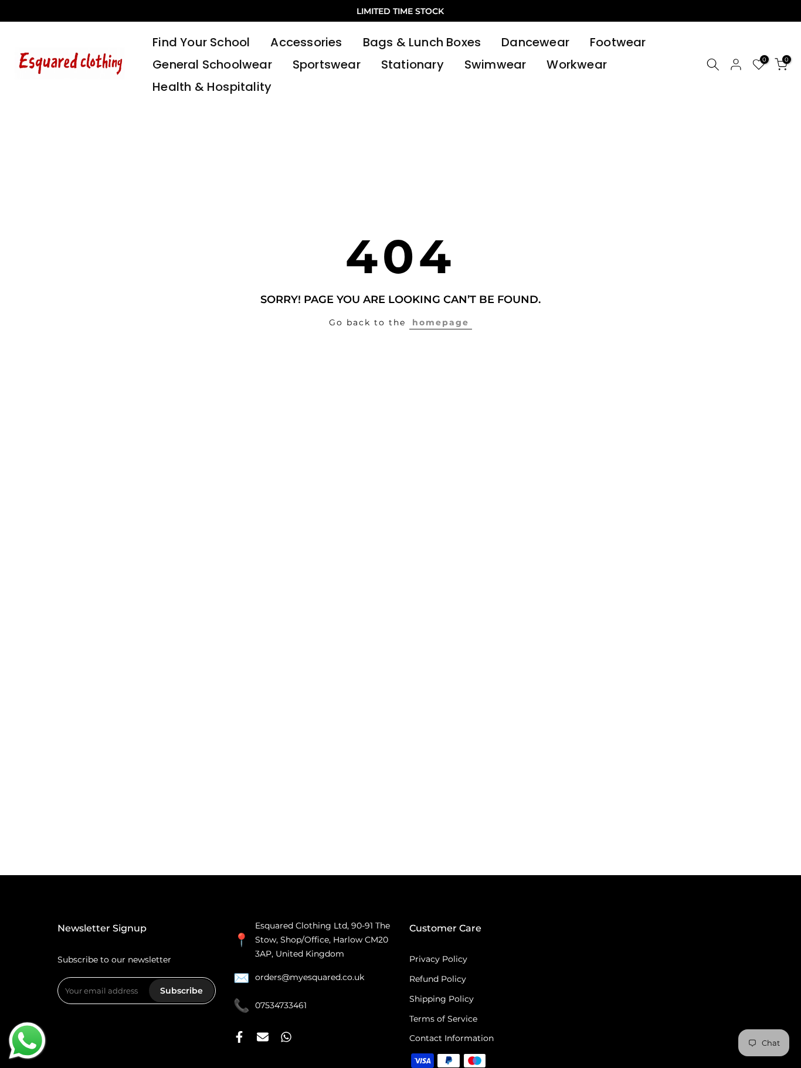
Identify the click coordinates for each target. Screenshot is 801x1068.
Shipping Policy (441, 999)
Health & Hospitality (211, 87)
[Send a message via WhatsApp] (27, 1040)
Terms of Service (443, 1018)
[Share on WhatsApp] (286, 1037)
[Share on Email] (263, 1037)
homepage (440, 322)
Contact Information (451, 1038)
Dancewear (535, 42)
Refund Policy (437, 979)
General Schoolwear (212, 64)
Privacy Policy (438, 959)
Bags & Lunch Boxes (422, 42)
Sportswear (327, 64)
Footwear (618, 42)
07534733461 (281, 1005)
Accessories (306, 42)
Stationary (412, 64)
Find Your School (201, 42)
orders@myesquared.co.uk (309, 977)
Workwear (577, 64)
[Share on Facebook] (239, 1037)
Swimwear (495, 64)
